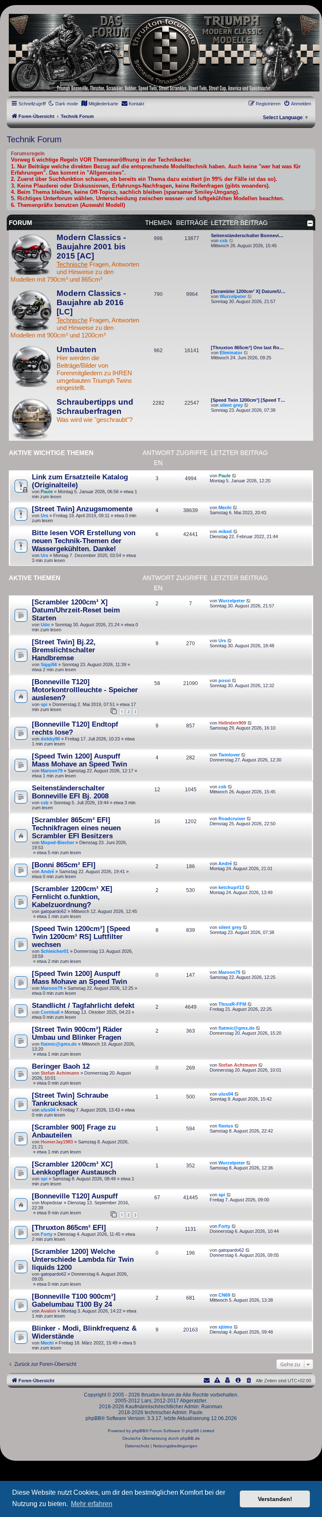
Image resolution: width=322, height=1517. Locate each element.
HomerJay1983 (57, 1141)
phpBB (138, 1430)
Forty (46, 1234)
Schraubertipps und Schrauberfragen (95, 407)
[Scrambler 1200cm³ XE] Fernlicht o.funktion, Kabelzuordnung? (72, 896)
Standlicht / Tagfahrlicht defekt (83, 1005)
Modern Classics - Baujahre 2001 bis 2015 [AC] (91, 246)
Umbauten (76, 349)
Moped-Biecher (57, 842)
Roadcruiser (231, 818)
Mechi (224, 507)
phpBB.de (190, 1438)
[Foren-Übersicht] (161, 53)
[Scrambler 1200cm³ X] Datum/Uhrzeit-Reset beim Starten (76, 610)
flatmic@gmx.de (59, 1043)
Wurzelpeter (233, 296)
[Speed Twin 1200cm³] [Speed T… (248, 400)
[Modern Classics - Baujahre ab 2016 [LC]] (31, 310)
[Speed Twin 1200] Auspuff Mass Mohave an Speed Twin (79, 760)
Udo (45, 624)
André (47, 871)
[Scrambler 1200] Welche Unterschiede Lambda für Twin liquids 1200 (83, 1259)
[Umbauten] (31, 366)
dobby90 (50, 738)
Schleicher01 (55, 951)
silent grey (231, 405)
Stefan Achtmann (60, 1072)
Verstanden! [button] (275, 1499)
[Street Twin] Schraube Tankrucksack (70, 1099)
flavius (225, 1125)
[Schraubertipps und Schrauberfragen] (31, 418)
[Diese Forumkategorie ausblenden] (310, 223)
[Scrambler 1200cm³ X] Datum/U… (248, 291)
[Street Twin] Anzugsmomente (82, 509)
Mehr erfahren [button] (91, 1503)
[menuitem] (99, 104)
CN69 (224, 1294)
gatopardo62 (53, 911)
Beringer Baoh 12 (61, 1066)
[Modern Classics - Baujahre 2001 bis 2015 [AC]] (31, 254)
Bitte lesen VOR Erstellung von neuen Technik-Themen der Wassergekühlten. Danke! (83, 540)
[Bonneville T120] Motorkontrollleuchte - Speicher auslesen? (85, 689)
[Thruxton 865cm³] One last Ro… (247, 347)
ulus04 (48, 1109)
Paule (47, 491)
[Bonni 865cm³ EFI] (64, 864)
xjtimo (225, 1326)
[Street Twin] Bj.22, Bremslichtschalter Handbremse (64, 650)
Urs (44, 515)
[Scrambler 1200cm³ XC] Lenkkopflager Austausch (74, 1168)
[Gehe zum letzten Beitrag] (234, 475)
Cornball (50, 1012)
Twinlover (229, 754)
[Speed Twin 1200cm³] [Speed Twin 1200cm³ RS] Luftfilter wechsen (81, 936)
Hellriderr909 (232, 722)
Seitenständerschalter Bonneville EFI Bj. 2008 (70, 792)
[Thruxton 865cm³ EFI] (69, 1227)
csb (224, 240)
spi (44, 704)
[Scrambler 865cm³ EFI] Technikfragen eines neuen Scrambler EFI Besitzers (76, 828)
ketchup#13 (231, 887)
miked (225, 531)
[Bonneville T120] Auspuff (75, 1196)
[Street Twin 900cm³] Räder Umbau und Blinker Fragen (77, 1033)
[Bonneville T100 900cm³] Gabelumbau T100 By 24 (74, 1300)
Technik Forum (34, 139)
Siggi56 (49, 664)
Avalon (48, 1310)
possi (224, 680)
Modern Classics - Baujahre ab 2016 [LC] (91, 302)
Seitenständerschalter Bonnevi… (247, 235)
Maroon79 (51, 770)
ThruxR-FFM (232, 1004)
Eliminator (231, 352)
